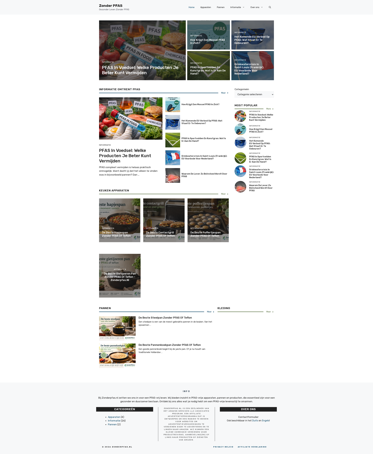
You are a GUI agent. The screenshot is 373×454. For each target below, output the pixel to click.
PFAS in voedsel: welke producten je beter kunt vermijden (140, 70)
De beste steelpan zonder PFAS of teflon (165, 317)
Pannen (221, 7)
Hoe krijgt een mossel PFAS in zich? (207, 41)
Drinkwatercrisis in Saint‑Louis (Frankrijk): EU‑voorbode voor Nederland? (249, 69)
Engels (265, 420)
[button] (270, 7)
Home (192, 7)
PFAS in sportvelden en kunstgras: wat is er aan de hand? (208, 70)
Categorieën (242, 89)
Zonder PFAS (110, 5)
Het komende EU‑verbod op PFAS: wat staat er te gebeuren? (252, 40)
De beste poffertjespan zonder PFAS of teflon (205, 234)
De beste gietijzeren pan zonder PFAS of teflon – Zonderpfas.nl (120, 277)
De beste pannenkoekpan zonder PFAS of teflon (170, 345)
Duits (255, 420)
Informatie (235, 7)
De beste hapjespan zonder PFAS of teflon (116, 234)
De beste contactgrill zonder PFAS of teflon (160, 234)
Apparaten (205, 7)
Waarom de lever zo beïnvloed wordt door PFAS (261, 188)
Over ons (254, 7)
